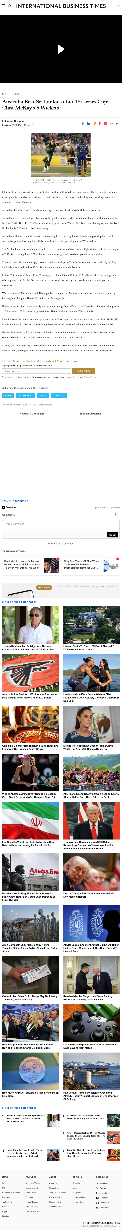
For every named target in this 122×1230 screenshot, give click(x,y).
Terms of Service (71, 377)
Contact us (54, 1188)
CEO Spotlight (32, 1207)
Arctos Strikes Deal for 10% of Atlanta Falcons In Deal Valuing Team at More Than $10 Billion (86, 1136)
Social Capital (32, 1188)
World (4, 1183)
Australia (76, 1183)
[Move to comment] (117, 123)
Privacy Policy (89, 377)
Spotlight (29, 1197)
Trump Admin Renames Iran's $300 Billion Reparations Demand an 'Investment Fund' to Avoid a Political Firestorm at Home (88, 845)
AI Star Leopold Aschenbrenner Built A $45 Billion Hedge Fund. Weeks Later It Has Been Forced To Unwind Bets (91, 948)
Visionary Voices (33, 1183)
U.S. (4, 1188)
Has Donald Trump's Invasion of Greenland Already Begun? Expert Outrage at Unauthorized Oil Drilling (90, 1096)
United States (79, 1202)
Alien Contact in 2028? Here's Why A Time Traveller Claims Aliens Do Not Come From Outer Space (29, 948)
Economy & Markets (11, 1193)
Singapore (77, 1193)
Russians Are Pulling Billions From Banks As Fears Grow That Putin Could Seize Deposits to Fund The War (28, 896)
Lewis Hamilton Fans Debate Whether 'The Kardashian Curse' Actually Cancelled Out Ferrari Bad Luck (91, 697)
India (75, 1188)
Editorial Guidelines (90, 413)
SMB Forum (31, 1193)
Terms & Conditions (57, 1193)
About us (53, 1183)
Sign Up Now (44, 587)
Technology (7, 1202)
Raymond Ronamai (14, 121)
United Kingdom (79, 1197)
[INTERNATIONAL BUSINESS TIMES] (61, 6)
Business (6, 1197)
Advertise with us (56, 1207)
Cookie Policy (55, 1202)
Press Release (32, 1202)
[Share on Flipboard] (100, 123)
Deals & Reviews (33, 1211)
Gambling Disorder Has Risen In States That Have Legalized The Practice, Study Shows (86, 1153)
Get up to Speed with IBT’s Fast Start (102, 586)
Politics (5, 1207)
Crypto (5, 1211)
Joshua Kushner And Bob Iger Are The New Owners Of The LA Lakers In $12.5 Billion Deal (26, 1118)
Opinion (5, 1216)
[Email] (111, 123)
